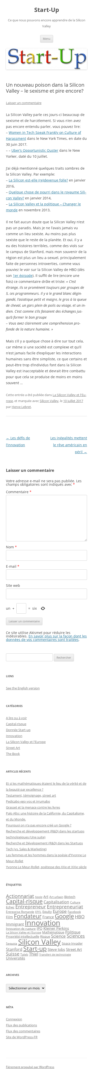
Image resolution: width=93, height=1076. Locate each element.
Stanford (14, 949)
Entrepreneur (30, 906)
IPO (39, 928)
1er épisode (22, 275)
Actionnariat (20, 896)
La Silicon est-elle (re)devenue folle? (38, 180)
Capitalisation (56, 902)
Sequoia (11, 943)
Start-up (35, 948)
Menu (46, 38)
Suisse (12, 954)
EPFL (38, 912)
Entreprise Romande (20, 912)
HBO (80, 917)
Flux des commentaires (23, 1031)
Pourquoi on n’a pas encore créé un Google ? (38, 825)
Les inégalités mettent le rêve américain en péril (68, 445)
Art (45, 896)
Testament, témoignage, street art (31, 795)
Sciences (76, 936)
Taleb (24, 954)
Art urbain (56, 897)
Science (58, 936)
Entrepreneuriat (65, 906)
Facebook (74, 912)
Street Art (13, 747)
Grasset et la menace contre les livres (33, 807)
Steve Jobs (56, 949)
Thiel (33, 954)
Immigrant (15, 924)
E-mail (12, 566)
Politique (72, 931)
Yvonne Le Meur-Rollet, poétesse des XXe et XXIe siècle (46, 867)
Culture (75, 902)
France (48, 916)
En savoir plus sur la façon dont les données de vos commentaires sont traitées (46, 638)
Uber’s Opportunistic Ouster (34, 150)
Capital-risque (16, 724)
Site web (13, 585)
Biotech (69, 897)
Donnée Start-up (18, 730)
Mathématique (53, 932)
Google (64, 916)
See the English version (23, 688)
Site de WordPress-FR (21, 1037)
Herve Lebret (21, 407)
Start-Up (46, 10)
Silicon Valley (49, 401)
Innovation (14, 736)
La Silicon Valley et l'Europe (26, 742)
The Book (13, 753)
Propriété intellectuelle (22, 936)
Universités (15, 958)
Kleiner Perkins (56, 928)
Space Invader (72, 943)
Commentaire (18, 491)
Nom (11, 547)
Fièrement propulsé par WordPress (30, 1067)
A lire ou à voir (16, 718)
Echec (10, 907)
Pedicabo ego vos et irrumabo (28, 801)
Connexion (14, 1019)
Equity (47, 912)
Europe (60, 911)
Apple (38, 897)
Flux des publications (21, 1025)
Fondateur (27, 916)
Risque (45, 936)
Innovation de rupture (21, 928)
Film (9, 917)
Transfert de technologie (55, 954)
